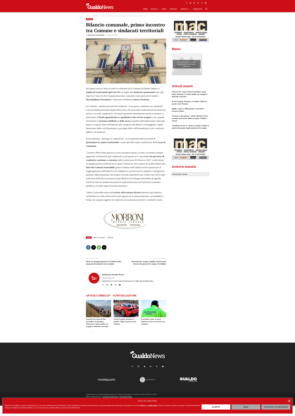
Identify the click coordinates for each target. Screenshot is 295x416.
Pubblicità (197, 9)
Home (145, 9)
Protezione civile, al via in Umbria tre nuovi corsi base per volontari (153, 321)
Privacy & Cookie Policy (110, 397)
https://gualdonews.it (108, 278)
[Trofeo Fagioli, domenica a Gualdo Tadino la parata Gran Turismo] (126, 308)
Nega (245, 407)
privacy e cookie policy (149, 405)
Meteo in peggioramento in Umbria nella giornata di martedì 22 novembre (103, 262)
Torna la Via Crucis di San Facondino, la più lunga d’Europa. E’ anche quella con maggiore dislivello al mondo (189, 94)
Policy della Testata (125, 397)
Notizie (154, 9)
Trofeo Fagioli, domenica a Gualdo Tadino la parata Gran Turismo (125, 321)
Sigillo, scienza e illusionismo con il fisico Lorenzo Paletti (188, 110)
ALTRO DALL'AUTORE (124, 295)
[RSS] (198, 3)
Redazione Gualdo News (96, 35)
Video (164, 9)
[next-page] (91, 331)
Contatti (184, 9)
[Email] (104, 247)
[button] (289, 401)
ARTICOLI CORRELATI (98, 295)
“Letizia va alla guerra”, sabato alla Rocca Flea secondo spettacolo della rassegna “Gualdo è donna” (190, 118)
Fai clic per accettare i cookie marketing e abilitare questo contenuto (186, 64)
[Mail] (194, 3)
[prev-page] (87, 331)
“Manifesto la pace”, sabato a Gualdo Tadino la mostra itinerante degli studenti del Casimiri (190, 126)
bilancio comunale (99, 237)
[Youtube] (205, 3)
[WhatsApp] (99, 247)
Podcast (173, 9)
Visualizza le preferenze (276, 407)
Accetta (216, 407)
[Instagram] (190, 3)
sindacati (110, 237)
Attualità (95, 16)
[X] (202, 3)
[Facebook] (186, 3)
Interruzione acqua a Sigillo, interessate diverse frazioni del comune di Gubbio (148, 262)
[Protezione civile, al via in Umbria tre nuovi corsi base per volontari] (153, 308)
